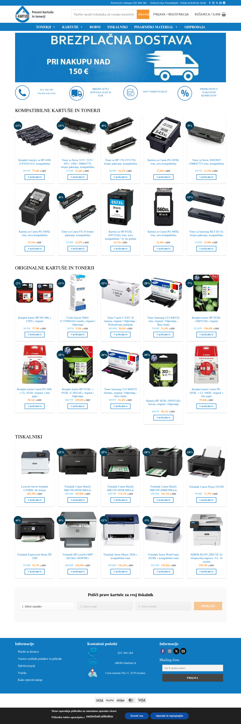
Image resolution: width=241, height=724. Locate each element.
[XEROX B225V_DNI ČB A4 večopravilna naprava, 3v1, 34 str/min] (206, 529)
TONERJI (43, 26)
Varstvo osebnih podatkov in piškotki (40, 659)
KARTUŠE (70, 26)
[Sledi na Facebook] (210, 3)
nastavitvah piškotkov (99, 716)
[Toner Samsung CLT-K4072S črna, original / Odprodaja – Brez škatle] (163, 292)
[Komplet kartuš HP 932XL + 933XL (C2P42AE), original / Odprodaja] (77, 364)
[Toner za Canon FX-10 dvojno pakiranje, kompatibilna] (77, 207)
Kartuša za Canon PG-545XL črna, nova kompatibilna (163, 161)
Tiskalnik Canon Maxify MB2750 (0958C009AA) (120, 488)
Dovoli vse (136, 716)
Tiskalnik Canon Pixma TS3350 (206, 486)
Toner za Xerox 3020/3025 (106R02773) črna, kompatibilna (206, 161)
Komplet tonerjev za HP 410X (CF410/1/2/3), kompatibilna (34, 161)
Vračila (22, 673)
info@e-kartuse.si (125, 663)
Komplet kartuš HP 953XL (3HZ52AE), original (206, 319)
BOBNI (95, 26)
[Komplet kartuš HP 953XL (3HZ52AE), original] (206, 292)
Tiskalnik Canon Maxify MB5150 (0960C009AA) (163, 488)
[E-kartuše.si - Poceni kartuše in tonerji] (40, 14)
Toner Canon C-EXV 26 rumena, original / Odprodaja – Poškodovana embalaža (120, 321)
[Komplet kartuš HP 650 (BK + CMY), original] (34, 292)
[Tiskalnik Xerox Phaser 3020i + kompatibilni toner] (120, 529)
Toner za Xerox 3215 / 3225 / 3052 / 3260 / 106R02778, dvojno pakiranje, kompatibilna (77, 163)
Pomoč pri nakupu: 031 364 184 (128, 3)
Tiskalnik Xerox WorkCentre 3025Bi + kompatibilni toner (163, 556)
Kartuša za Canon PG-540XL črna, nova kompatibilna (34, 233)
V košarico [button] (35, 177)
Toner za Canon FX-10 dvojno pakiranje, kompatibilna (77, 233)
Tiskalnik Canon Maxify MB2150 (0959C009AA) (77, 488)
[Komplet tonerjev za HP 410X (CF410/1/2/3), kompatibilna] (34, 135)
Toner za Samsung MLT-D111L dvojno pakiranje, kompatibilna (206, 233)
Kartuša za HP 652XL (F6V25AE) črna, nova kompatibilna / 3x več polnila (120, 235)
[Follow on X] (217, 3)
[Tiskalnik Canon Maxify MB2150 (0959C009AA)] (77, 461)
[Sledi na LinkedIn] (224, 3)
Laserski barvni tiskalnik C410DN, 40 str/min (34, 488)
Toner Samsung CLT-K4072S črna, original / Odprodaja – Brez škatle (163, 321)
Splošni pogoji (26, 666)
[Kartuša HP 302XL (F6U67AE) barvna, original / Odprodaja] (163, 370)
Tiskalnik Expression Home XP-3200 (34, 556)
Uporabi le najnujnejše (169, 716)
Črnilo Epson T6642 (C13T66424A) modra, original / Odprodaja (77, 321)
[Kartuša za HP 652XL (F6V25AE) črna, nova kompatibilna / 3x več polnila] (120, 207)
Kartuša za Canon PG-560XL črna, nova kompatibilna (163, 233)
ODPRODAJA (195, 26)
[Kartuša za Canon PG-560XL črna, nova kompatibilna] (163, 207)
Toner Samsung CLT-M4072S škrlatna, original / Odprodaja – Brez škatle (120, 393)
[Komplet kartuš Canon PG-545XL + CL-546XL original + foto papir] (206, 364)
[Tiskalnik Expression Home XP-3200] (34, 529)
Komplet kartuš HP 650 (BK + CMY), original (34, 319)
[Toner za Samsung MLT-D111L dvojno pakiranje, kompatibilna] (206, 207)
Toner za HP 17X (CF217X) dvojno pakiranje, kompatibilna (120, 161)
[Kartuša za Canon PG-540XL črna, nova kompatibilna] (34, 207)
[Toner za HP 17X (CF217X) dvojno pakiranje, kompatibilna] (120, 135)
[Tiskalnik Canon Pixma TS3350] (206, 461)
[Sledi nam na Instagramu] (213, 3)
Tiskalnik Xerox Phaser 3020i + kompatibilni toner (120, 556)
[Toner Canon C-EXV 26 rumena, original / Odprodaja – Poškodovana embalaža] (120, 292)
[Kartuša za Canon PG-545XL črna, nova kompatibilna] (163, 135)
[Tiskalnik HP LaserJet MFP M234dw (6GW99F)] (77, 529)
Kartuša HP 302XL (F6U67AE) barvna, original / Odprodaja (163, 402)
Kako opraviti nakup (30, 680)
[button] (171, 14)
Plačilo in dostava (28, 651)
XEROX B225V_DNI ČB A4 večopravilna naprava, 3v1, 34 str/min (206, 558)
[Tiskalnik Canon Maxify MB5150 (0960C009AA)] (163, 461)
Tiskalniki (117, 26)
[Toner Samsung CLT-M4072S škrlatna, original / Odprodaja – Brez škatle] (120, 364)
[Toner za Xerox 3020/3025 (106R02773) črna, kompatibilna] (206, 135)
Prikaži (208, 606)
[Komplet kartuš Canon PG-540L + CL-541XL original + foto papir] (34, 364)
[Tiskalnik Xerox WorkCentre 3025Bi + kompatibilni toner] (163, 529)
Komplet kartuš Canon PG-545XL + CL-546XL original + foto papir (206, 393)
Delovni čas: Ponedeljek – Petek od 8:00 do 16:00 (178, 3)
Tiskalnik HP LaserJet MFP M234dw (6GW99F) (78, 556)
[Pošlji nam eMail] (220, 3)
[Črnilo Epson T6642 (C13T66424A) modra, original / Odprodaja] (77, 292)
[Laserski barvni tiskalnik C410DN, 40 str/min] (34, 461)
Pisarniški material (153, 26)
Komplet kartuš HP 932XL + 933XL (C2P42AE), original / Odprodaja (77, 393)
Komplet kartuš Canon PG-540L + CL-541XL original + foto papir (34, 393)
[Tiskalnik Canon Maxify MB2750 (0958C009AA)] (120, 461)
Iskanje (143, 14)
